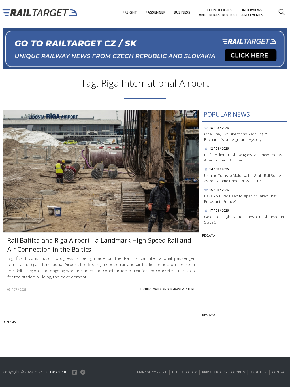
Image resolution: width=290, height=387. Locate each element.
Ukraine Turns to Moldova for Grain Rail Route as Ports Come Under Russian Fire (242, 178)
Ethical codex (184, 372)
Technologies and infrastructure (167, 289)
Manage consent (152, 372)
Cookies (238, 372)
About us (258, 372)
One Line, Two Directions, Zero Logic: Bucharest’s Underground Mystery (235, 136)
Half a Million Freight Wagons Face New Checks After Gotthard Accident (243, 157)
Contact (279, 372)
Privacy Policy (215, 372)
